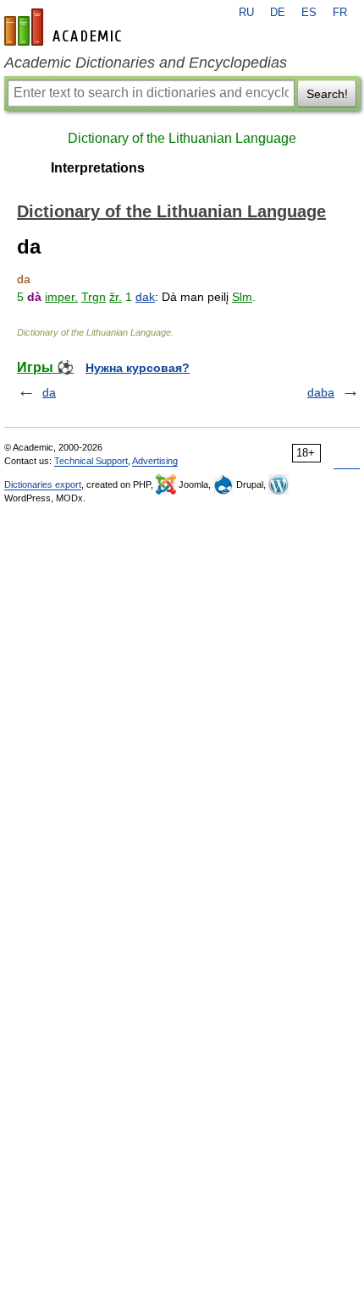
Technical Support (91, 461)
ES (309, 13)
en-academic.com (65, 27)
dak (145, 297)
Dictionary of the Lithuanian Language (182, 138)
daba (320, 392)
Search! (327, 94)
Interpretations (98, 168)
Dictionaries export (42, 484)
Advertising (155, 461)
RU (246, 13)
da (49, 392)
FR (340, 13)
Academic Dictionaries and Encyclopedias (145, 62)
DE (277, 13)
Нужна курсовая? (137, 368)
